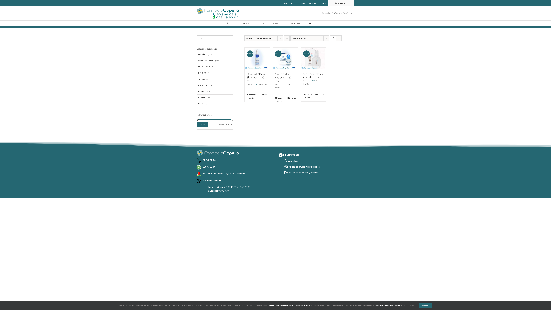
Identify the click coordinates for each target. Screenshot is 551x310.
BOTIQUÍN (202, 73)
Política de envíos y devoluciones (304, 167)
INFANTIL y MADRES (206, 60)
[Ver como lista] (338, 38)
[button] (321, 23)
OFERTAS (202, 103)
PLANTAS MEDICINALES (208, 67)
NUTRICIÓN (203, 85)
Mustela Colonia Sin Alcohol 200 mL (256, 77)
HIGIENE (201, 97)
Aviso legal (293, 161)
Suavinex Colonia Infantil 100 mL (313, 75)
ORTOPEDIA (203, 91)
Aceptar (425, 305)
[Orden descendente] (287, 38)
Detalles (264, 95)
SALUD (201, 79)
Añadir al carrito (252, 96)
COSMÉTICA (203, 54)
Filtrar (202, 124)
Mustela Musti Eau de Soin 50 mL (283, 77)
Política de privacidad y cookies (303, 172)
